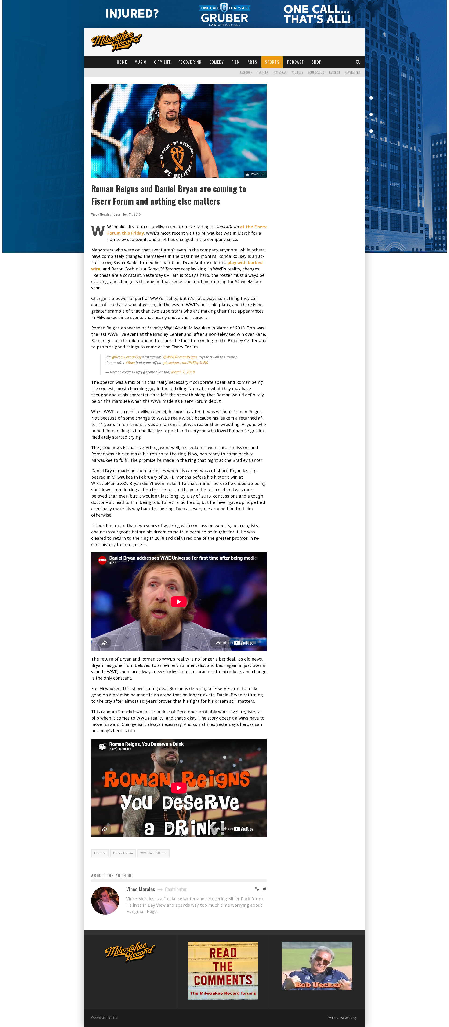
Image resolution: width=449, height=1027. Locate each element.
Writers (333, 1018)
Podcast (295, 62)
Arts (252, 62)
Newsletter (352, 72)
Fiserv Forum (123, 853)
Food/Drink (190, 62)
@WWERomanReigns (180, 357)
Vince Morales (101, 214)
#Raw (130, 362)
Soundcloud (316, 72)
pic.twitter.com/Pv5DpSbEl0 (185, 362)
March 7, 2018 (183, 372)
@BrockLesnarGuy (126, 357)
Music (140, 62)
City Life (162, 62)
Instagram (280, 72)
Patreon (334, 72)
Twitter (262, 72)
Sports (272, 62)
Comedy (216, 62)
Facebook (246, 72)
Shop (317, 62)
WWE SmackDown (153, 853)
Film (236, 62)
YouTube (297, 72)
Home (122, 62)
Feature (100, 853)
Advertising (348, 1018)
